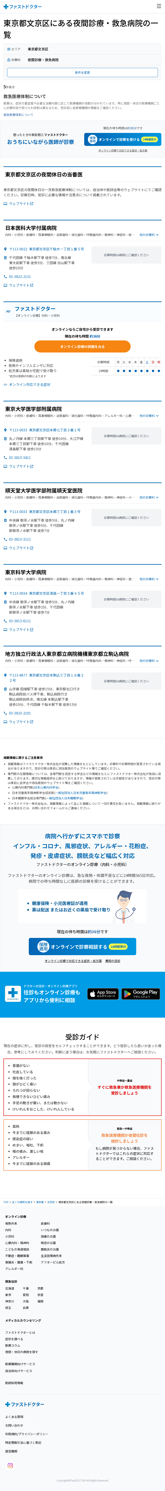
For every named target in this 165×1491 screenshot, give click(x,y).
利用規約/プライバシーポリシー (26, 1434)
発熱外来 (11, 1223)
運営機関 (11, 1451)
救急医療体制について (18, 114)
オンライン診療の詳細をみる (82, 346)
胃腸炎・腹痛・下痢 (18, 1262)
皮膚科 (45, 1223)
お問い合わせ (14, 1425)
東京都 (40, 1202)
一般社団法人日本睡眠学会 (64, 798)
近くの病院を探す (22, 1202)
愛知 (26, 1295)
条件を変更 (82, 72)
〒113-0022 (46, 248)
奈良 (40, 1295)
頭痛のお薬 (48, 1236)
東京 (8, 1295)
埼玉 (8, 1307)
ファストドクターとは (20, 1332)
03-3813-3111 (20, 539)
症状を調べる (14, 1339)
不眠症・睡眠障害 (17, 1256)
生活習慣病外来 (51, 1256)
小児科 (9, 1236)
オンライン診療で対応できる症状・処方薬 (122, 150)
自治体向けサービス (18, 1371)
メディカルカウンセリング (23, 1320)
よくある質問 (14, 1417)
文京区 (51, 1202)
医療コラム (12, 1345)
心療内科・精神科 (17, 1243)
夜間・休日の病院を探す (21, 1352)
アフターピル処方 (53, 1262)
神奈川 (9, 1301)
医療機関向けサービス (20, 1364)
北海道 (9, 1288)
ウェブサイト (19, 203)
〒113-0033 (45, 429)
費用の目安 (112, 961)
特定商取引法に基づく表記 (23, 1442)
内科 (8, 1230)
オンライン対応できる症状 (29, 384)
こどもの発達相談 (17, 1249)
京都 (40, 1288)
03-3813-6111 (20, 620)
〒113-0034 (46, 593)
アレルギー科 (14, 1268)
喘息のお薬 (48, 1243)
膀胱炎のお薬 (50, 1249)
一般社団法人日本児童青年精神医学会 (80, 793)
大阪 (26, 1301)
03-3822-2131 (20, 276)
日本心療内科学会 (46, 787)
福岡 (40, 1301)
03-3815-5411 (20, 457)
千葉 (26, 1288)
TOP (6, 1202)
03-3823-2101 (20, 713)
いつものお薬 (50, 1230)
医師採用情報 (14, 1383)
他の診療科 (147, 234)
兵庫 (26, 1307)
